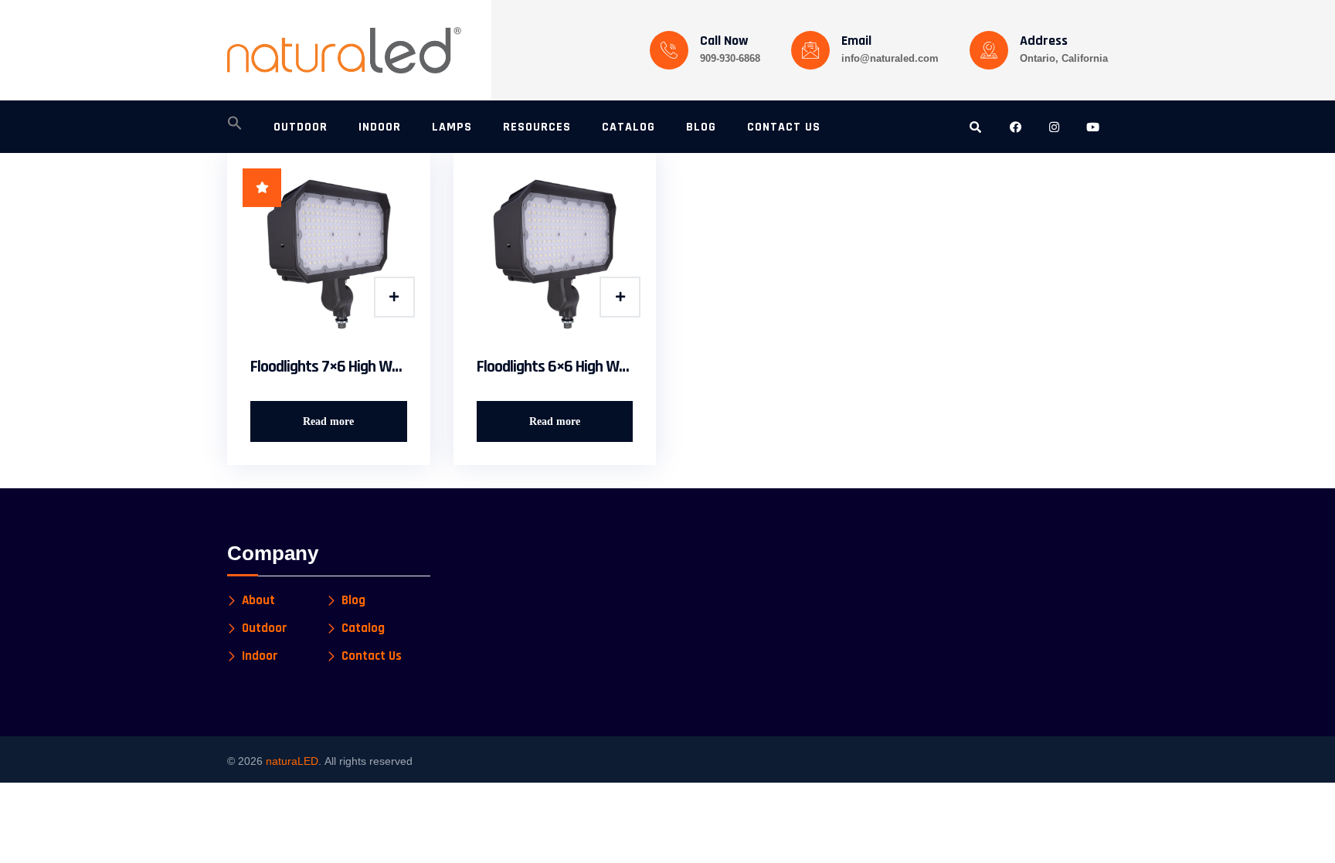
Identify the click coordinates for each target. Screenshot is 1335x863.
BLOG (701, 127)
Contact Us (371, 656)
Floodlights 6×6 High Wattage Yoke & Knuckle (555, 367)
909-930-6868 (730, 58)
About (258, 601)
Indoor (260, 656)
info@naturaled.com (890, 58)
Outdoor (264, 628)
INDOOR (379, 127)
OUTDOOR (300, 127)
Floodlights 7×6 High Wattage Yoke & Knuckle (328, 367)
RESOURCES (537, 127)
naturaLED (292, 761)
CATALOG (628, 127)
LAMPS (452, 127)
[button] (235, 127)
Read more (328, 421)
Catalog (363, 628)
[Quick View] (394, 297)
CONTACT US (783, 127)
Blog (353, 601)
